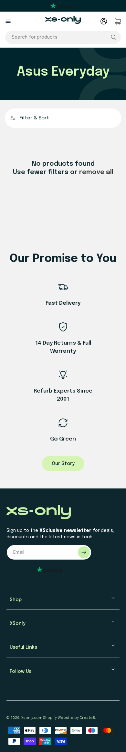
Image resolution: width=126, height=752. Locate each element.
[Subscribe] (84, 552)
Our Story (63, 463)
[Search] (114, 37)
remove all (96, 172)
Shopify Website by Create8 (69, 718)
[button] (8, 21)
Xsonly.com (31, 718)
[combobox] (63, 37)
